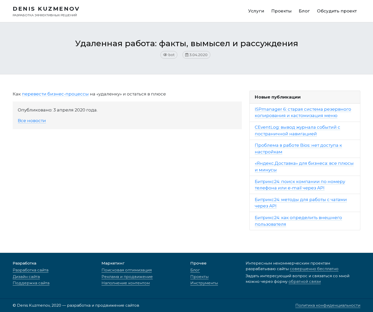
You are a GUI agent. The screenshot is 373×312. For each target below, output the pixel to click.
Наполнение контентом (125, 283)
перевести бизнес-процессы (55, 93)
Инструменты (204, 283)
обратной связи (305, 281)
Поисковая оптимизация (126, 270)
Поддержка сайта (31, 283)
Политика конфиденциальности (327, 305)
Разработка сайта (30, 270)
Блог (195, 270)
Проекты (199, 276)
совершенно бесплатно (314, 268)
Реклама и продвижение (127, 276)
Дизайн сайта (26, 276)
